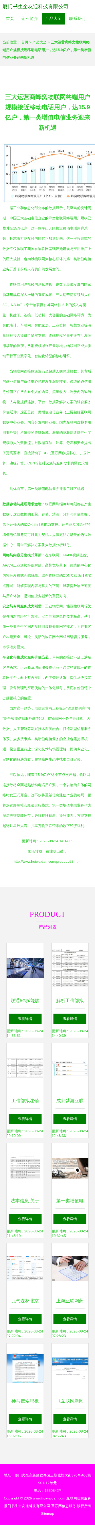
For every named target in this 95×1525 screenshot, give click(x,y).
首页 (10, 18)
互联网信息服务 (78, 1498)
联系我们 (77, 18)
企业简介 (30, 18)
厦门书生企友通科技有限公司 (35, 6)
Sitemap (47, 1513)
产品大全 (53, 18)
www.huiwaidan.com (49, 1498)
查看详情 (25, 1019)
